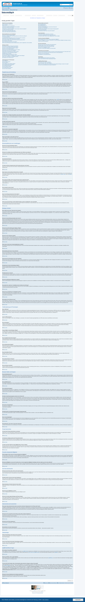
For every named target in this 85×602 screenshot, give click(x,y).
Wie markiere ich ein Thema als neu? (8, 57)
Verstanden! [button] (78, 599)
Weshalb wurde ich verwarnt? (6, 53)
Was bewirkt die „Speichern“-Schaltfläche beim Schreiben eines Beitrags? (13, 55)
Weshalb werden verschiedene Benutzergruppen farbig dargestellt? (48, 28)
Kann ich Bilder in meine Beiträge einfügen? (8, 63)
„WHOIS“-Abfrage (7, 565)
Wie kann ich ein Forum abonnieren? (43, 53)
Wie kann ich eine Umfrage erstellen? (8, 48)
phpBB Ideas (50, 557)
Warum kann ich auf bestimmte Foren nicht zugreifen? (10, 51)
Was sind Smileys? (5, 62)
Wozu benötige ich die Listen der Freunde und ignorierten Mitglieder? (48, 39)
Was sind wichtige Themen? (6, 66)
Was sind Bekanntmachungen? (7, 65)
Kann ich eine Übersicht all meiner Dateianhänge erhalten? (47, 58)
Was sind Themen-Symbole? (6, 68)
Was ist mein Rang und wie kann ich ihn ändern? (9, 41)
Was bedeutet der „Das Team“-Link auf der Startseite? (46, 30)
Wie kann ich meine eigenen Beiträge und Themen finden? (47, 48)
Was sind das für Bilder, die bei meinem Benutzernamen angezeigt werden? (13, 39)
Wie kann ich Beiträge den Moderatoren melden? (9, 54)
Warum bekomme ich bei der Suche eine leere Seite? (46, 46)
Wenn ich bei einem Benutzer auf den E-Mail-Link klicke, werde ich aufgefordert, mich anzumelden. (17, 42)
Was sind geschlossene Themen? (7, 67)
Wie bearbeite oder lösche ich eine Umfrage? (9, 50)
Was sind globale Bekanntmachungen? (8, 64)
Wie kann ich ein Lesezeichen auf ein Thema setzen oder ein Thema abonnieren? (50, 52)
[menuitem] (9, 8)
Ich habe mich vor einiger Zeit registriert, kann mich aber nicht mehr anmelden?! (14, 28)
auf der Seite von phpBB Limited (33, 552)
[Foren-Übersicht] (7, 4)
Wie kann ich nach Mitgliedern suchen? (44, 47)
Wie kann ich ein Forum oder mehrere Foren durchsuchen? (47, 44)
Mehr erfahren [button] (45, 599)
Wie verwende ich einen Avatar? (7, 40)
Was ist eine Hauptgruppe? (42, 29)
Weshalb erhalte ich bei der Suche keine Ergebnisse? (46, 45)
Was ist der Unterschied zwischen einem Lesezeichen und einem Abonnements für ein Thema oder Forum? (54, 51)
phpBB (34, 590)
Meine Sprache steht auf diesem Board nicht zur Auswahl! (11, 38)
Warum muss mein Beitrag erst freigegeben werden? (10, 56)
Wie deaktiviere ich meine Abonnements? (44, 54)
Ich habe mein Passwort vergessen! (7, 29)
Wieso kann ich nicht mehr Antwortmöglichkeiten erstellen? (11, 49)
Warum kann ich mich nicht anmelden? (8, 27)
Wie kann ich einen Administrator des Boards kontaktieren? (47, 64)
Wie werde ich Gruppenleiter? (42, 27)
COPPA (58, 99)
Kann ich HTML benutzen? (6, 61)
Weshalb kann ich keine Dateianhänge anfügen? (9, 52)
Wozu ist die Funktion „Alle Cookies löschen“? (9, 31)
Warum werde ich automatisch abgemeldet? (9, 30)
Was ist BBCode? (5, 60)
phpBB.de (70, 174)
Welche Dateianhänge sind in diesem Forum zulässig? (46, 57)
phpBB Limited (63, 174)
